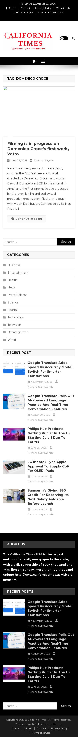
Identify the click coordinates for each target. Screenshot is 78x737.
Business (14, 265)
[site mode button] (64, 38)
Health (12, 280)
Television (14, 325)
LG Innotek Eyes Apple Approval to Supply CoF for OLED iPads (48, 466)
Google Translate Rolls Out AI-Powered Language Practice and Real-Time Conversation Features (51, 402)
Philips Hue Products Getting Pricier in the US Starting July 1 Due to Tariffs (49, 435)
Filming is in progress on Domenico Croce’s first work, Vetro (38, 148)
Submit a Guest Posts (50, 12)
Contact (25, 8)
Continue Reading (29, 218)
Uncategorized (18, 332)
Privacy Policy (43, 8)
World (12, 340)
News (12, 287)
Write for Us (63, 8)
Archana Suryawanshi (40, 386)
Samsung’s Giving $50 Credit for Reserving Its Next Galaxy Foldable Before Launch (48, 497)
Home (15, 728)
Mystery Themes (52, 724)
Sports (12, 310)
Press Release (17, 295)
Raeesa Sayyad (43, 160)
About (12, 8)
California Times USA (26, 554)
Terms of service (24, 12)
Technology (16, 317)
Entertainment (18, 272)
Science (13, 302)
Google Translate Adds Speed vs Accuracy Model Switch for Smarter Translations (50, 369)
